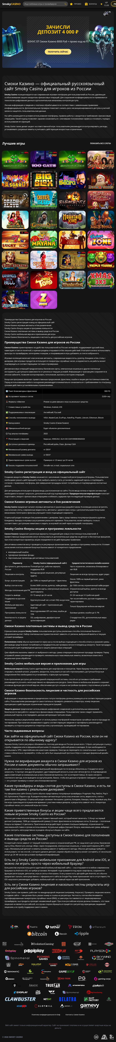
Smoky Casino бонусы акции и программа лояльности (28, 328)
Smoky (11, 4)
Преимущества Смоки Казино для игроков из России (28, 319)
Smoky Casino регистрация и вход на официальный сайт (30, 322)
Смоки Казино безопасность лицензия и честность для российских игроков (38, 337)
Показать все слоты (100, 143)
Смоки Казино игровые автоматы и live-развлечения (28, 325)
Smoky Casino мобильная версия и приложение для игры (30, 334)
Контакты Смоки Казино (75, 1015)
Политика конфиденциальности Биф (46, 1015)
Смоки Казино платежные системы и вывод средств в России (32, 331)
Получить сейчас (58, 51)
